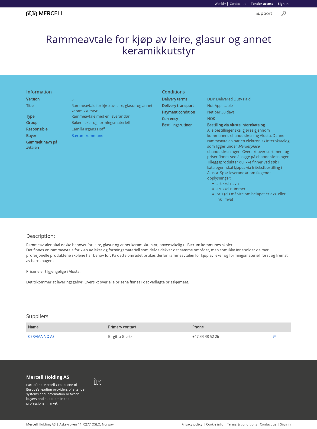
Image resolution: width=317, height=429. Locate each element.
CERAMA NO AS (41, 336)
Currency (170, 118)
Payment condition (178, 112)
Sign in (283, 3)
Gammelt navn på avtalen (41, 145)
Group (32, 122)
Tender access (262, 3)
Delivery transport (178, 105)
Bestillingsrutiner (177, 124)
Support (264, 13)
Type (30, 116)
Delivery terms (175, 99)
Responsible (37, 129)
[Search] (284, 13)
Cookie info (214, 424)
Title (30, 105)
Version (33, 99)
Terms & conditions (242, 424)
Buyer (31, 135)
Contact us (238, 3)
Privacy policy (191, 424)
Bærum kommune (87, 135)
